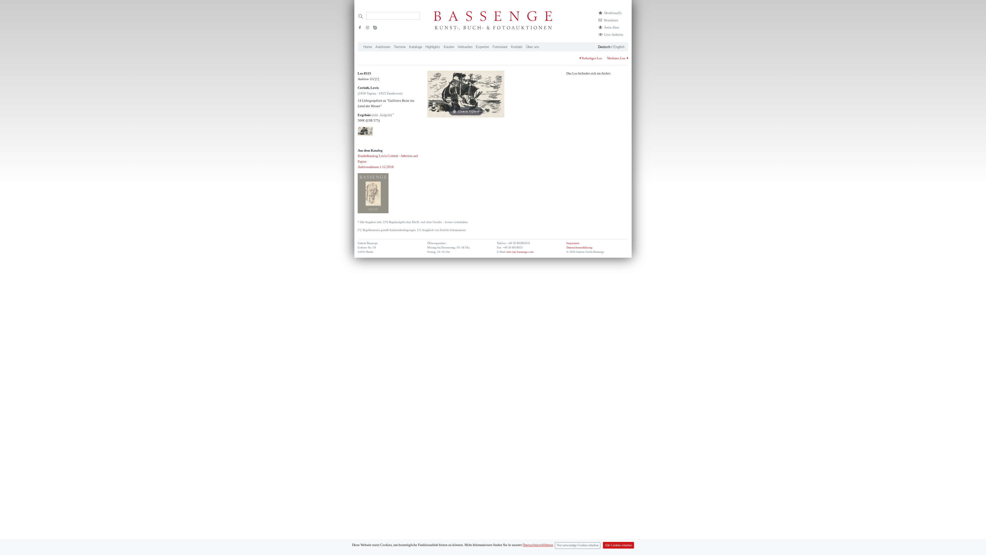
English (618, 47)
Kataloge (415, 47)
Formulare (499, 47)
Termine (400, 47)
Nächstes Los (616, 58)
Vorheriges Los (591, 58)
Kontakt (517, 47)
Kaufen (449, 47)
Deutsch (604, 47)
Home (367, 47)
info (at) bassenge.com (520, 252)
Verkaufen (465, 47)
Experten (482, 47)
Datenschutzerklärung (579, 247)
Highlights (432, 47)
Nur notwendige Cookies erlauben (578, 545)
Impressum (573, 243)
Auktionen (382, 47)
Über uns (532, 47)
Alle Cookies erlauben (618, 545)
